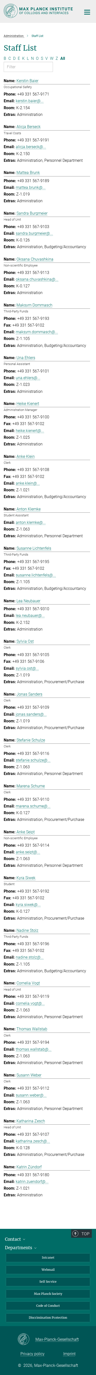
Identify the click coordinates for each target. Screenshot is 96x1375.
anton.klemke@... (31, 522)
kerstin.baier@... (30, 101)
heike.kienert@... (30, 430)
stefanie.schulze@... (33, 760)
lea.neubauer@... (30, 615)
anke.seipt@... (28, 852)
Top (85, 1233)
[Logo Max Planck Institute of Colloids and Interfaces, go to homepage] (39, 11)
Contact (13, 1239)
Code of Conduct (48, 1306)
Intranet (48, 1257)
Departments (19, 1247)
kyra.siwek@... (28, 904)
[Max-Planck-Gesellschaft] (26, 1339)
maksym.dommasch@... (37, 332)
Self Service (48, 1281)
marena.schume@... (33, 806)
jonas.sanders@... (31, 714)
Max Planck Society (48, 1294)
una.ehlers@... (28, 377)
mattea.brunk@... (31, 187)
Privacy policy (32, 1353)
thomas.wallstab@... (33, 1049)
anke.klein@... (28, 483)
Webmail (48, 1270)
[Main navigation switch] (87, 12)
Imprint (69, 1353)
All (62, 58)
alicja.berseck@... (31, 146)
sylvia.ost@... (27, 668)
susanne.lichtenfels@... (36, 575)
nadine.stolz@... (30, 957)
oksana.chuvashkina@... (37, 279)
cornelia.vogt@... (30, 1003)
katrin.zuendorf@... (32, 1181)
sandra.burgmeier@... (34, 233)
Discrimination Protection (48, 1317)
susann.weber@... (31, 1095)
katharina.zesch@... (33, 1141)
